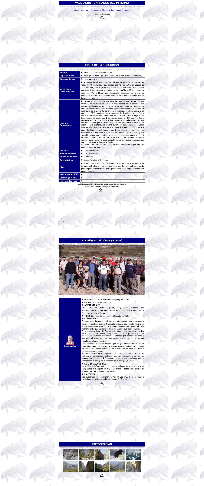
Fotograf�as (108, 10)
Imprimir (119, 10)
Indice (127, 10)
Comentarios (96, 10)
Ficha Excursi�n (81, 10)
